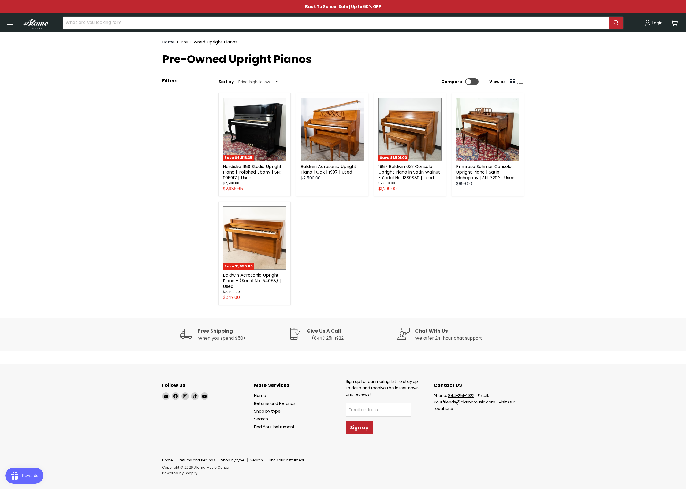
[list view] (520, 82)
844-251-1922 (461, 395)
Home (168, 42)
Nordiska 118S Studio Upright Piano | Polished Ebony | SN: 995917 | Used (252, 172)
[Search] (616, 23)
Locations (443, 408)
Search (261, 419)
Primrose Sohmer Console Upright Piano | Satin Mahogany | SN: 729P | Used (485, 172)
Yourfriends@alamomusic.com (464, 402)
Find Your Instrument (274, 426)
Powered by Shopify (179, 473)
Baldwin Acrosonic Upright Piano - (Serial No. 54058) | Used (252, 280)
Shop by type (267, 411)
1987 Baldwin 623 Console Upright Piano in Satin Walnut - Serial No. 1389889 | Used (409, 172)
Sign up (359, 427)
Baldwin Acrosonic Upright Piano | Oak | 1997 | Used (328, 169)
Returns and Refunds (275, 403)
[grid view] (512, 82)
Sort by (226, 81)
